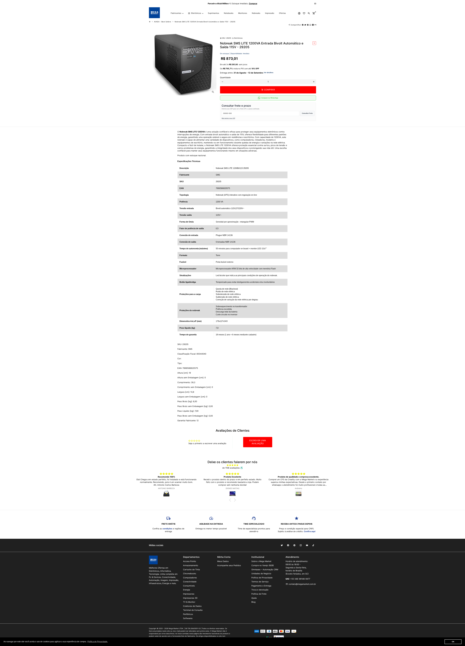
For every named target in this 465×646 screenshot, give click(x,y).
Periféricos (188, 614)
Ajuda (254, 598)
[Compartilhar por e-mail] (315, 25)
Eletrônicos (237, 38)
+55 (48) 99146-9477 (300, 579)
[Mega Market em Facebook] (288, 545)
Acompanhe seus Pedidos (229, 565)
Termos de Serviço (260, 581)
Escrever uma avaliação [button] (257, 442)
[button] (230, 500)
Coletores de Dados (192, 606)
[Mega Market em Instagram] (301, 545)
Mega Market (174, 628)
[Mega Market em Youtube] (307, 545)
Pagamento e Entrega (261, 586)
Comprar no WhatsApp (269, 98)
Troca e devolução (259, 590)
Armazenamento (190, 565)
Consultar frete (307, 113)
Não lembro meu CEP (228, 118)
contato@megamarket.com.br (301, 584)
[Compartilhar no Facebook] (302, 25)
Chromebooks (189, 573)
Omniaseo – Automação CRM (264, 569)
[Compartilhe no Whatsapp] (310, 25)
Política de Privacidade (261, 577)
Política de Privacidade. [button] (97, 642)
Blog (253, 602)
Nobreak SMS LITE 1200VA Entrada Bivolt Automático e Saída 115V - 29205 (205, 22)
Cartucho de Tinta (191, 569)
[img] (232, 465)
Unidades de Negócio (261, 573)
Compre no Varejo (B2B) (262, 565)
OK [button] (453, 642)
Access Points (189, 561)
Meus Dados (223, 561)
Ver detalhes (268, 72)
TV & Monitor (189, 602)
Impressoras (188, 594)
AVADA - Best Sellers (162, 22)
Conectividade (189, 581)
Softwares (187, 618)
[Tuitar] (305, 25)
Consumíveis (189, 586)
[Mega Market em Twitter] (282, 545)
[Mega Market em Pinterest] (294, 545)
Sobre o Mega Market (261, 561)
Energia (186, 590)
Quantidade (225, 77)
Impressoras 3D (190, 598)
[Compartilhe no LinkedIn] (313, 25)
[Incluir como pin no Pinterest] (308, 25)
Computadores (190, 577)
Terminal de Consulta (192, 610)
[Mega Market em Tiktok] (313, 545)
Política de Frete (258, 594)
